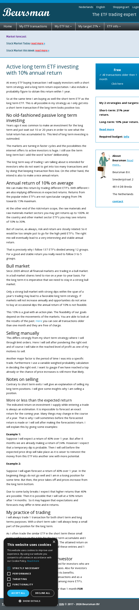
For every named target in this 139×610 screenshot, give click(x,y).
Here (38, 321)
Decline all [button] (42, 593)
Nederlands (86, 7)
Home (8, 26)
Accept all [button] (18, 593)
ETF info (112, 26)
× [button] (53, 542)
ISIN (61, 604)
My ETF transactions (33, 26)
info (126, 136)
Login (135, 7)
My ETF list (62, 26)
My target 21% (88, 26)
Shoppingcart (121, 7)
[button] (30, 601)
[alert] (31, 572)
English (100, 7)
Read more (33, 561)
